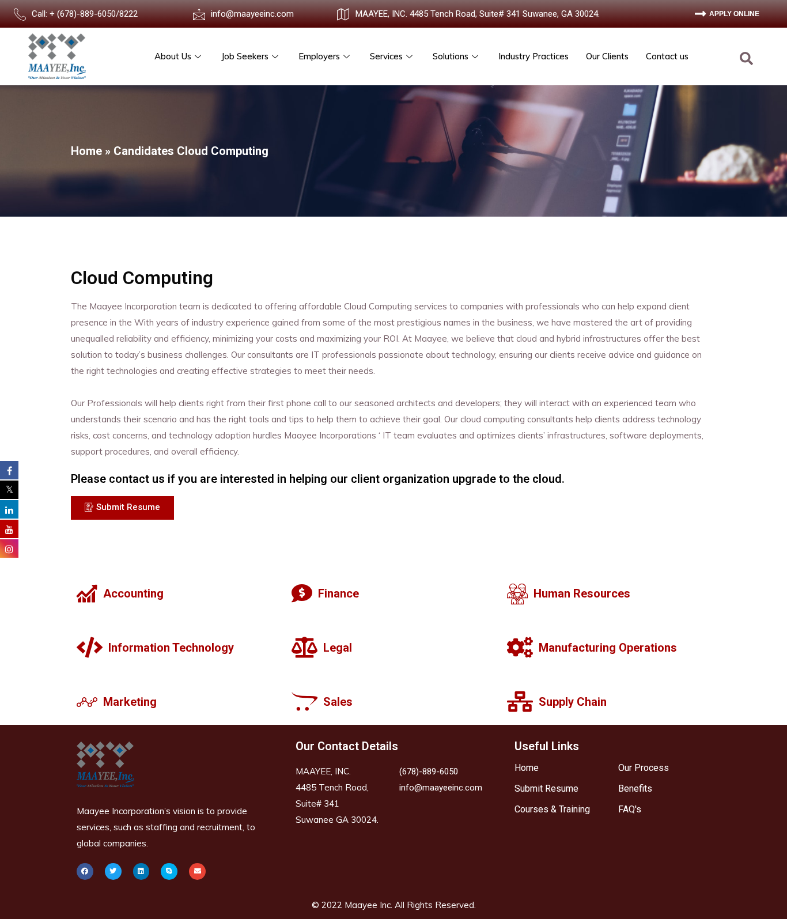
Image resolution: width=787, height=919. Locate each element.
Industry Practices (533, 56)
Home (86, 151)
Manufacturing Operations (608, 648)
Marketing (130, 702)
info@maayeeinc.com (252, 14)
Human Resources (582, 593)
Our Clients (607, 56)
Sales (338, 702)
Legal (337, 648)
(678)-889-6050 (428, 771)
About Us (172, 56)
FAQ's (629, 809)
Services (386, 56)
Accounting (133, 593)
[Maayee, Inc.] (57, 56)
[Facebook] (85, 871)
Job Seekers (244, 56)
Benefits (635, 788)
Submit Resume (546, 788)
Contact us (667, 56)
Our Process (643, 767)
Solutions (450, 56)
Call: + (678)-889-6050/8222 (85, 14)
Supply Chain (573, 702)
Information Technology (171, 648)
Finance (338, 593)
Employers (319, 56)
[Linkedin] (141, 871)
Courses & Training (552, 809)
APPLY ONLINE (734, 14)
